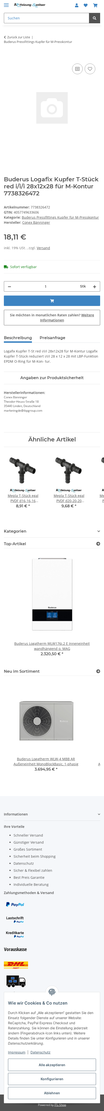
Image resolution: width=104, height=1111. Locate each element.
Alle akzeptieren (52, 1065)
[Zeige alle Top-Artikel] (98, 544)
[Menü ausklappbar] (6, 3)
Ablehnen (52, 1093)
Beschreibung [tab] (18, 338)
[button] (76, 5)
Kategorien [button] (15, 531)
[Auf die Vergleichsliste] (77, 69)
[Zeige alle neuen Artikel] (98, 671)
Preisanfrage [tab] (52, 338)
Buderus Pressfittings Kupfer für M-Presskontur (60, 217)
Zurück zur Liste (18, 37)
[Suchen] (94, 18)
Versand (43, 248)
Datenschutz (40, 1052)
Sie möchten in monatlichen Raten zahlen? (52, 317)
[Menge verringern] (9, 286)
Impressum (16, 1052)
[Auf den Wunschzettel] (90, 69)
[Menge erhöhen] (94, 286)
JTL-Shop (60, 1105)
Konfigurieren (52, 1079)
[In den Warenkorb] (8, 57)
